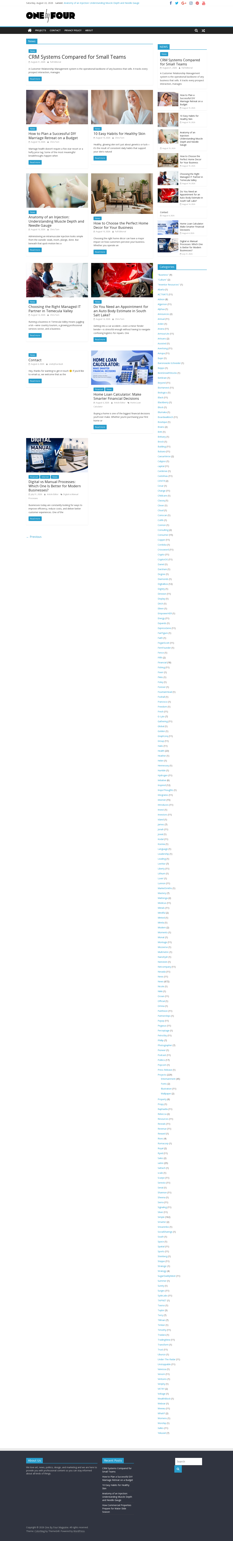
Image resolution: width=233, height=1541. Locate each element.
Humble (162, 770)
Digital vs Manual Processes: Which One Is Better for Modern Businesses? (55, 485)
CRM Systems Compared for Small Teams (77, 56)
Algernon (162, 304)
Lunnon (161, 883)
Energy (161, 618)
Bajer (160, 358)
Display (161, 598)
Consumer (163, 534)
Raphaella (163, 1109)
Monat (161, 937)
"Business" (163, 274)
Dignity (161, 588)
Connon (162, 525)
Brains (161, 426)
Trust (160, 1349)
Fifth (160, 657)
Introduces (163, 804)
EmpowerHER (165, 613)
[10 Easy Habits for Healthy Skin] (122, 92)
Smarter (162, 1221)
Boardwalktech (165, 417)
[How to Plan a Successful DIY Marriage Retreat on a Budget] (57, 92)
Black (160, 397)
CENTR (161, 480)
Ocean (161, 996)
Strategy (162, 1271)
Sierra (161, 1202)
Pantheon (163, 1010)
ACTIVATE (163, 294)
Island (161, 819)
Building (162, 446)
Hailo (160, 745)
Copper (161, 539)
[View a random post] (203, 30)
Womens (162, 1418)
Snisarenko (163, 1226)
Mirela (161, 922)
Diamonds (163, 579)
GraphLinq (163, 736)
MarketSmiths (165, 888)
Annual (161, 318)
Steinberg (162, 1256)
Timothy (162, 1329)
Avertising (163, 348)
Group (161, 740)
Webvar (161, 1403)
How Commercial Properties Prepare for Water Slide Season (116, 1508)
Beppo (161, 367)
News (32, 51)
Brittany (162, 436)
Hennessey (163, 765)
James (161, 824)
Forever (162, 686)
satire (160, 1163)
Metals (161, 907)
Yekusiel (162, 1432)
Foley (160, 682)
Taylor (161, 1310)
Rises (160, 1138)
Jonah (161, 829)
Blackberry (163, 402)
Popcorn (162, 1064)
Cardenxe (162, 471)
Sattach (161, 1167)
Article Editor (120, 402)
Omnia (161, 1005)
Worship (162, 1423)
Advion (161, 299)
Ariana (161, 328)
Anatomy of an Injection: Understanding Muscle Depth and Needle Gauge (101, 2)
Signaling (162, 1207)
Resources (163, 1118)
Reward (161, 1133)
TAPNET (162, 1300)
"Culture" (162, 279)
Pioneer (162, 1050)
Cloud (161, 510)
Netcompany (164, 966)
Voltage (161, 1393)
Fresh (160, 711)
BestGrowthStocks (167, 372)
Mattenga (163, 898)
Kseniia (161, 844)
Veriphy (161, 1383)
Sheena (161, 1197)
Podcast (162, 1055)
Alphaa (161, 309)
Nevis (160, 976)
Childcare (162, 495)
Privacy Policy (73, 30)
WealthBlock (164, 1398)
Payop (161, 1020)
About (89, 30)
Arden (161, 323)
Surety (161, 1285)
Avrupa (161, 353)
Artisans (162, 338)
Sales (160, 1158)
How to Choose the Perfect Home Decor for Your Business (121, 225)
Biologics (162, 392)
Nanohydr (163, 956)
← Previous (34, 537)
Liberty (161, 868)
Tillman (161, 1320)
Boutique (162, 421)
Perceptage (163, 1030)
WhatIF (161, 1413)
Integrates (163, 794)
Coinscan (162, 515)
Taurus (161, 1305)
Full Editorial (55, 62)
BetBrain (162, 377)
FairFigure (163, 633)
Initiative (162, 780)
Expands (162, 623)
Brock (161, 441)
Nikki (160, 991)
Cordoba (162, 544)
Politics (161, 1059)
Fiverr (160, 672)
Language (163, 848)
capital (161, 466)
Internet (45, 477)
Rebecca (162, 1113)
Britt (160, 431)
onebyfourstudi (56, 364)
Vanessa (162, 1369)
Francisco (163, 701)
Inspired (162, 785)
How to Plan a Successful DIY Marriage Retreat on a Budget (53, 135)
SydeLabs (163, 1295)
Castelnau (163, 475)
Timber (161, 1324)
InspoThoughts (165, 790)
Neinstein (162, 961)
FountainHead (165, 691)
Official (161, 1001)
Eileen (161, 608)
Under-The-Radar (166, 1359)
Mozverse (163, 947)
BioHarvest (163, 387)
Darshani (162, 569)
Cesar (161, 485)
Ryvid (160, 1153)
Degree (161, 574)
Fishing (161, 667)
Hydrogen (163, 775)
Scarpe (161, 1177)
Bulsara (161, 451)
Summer (162, 1280)
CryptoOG (163, 559)
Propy (161, 1104)
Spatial (161, 1246)
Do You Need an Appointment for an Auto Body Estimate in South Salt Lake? (121, 310)
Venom (161, 1374)
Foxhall (161, 696)
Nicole (161, 986)
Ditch (160, 603)
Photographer (165, 1045)
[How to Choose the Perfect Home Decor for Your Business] (122, 175)
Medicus (162, 902)
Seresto (162, 1182)
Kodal (161, 839)
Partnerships (164, 1015)
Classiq (161, 500)
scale (160, 1172)
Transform (163, 1344)
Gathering (163, 721)
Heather (162, 755)
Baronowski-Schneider (169, 363)
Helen (161, 760)
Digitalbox (163, 583)
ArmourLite (163, 333)
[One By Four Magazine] (29, 30)
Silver (160, 1212)
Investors (162, 814)
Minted (161, 917)
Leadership (163, 853)
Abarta (161, 289)
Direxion (162, 593)
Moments (163, 932)
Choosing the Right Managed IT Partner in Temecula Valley (55, 308)
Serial (160, 1187)
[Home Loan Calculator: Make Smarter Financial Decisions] (122, 352)
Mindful (161, 912)
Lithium (161, 873)
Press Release (165, 1069)
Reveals (162, 1123)
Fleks (160, 677)
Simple (161, 1217)
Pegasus (162, 1025)
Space (161, 1241)
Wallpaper (166, 1093)
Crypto (161, 554)
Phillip (161, 1040)
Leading (162, 858)
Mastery (162, 893)
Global (161, 726)
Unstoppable (164, 1364)
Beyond (162, 382)
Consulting (163, 529)
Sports (161, 1251)
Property (162, 1099)
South (161, 1236)
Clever (161, 505)
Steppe (161, 1261)
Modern (162, 927)
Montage (162, 942)
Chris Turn (54, 142)
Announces (163, 314)
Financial (99, 389)
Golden (161, 731)
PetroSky (162, 1035)
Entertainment (168, 1078)
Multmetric (163, 952)
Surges (161, 1290)
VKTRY (161, 1388)
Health (161, 750)
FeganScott (163, 642)
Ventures (162, 1378)
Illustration (166, 1088)
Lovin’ (161, 878)
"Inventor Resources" (169, 284)
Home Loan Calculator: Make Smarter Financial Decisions (117, 396)
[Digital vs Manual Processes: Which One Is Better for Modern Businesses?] (57, 440)
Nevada (162, 971)
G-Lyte (161, 716)
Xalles (161, 1428)
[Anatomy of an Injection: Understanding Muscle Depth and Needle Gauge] (57, 175)
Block (160, 407)
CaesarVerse (164, 456)
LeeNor (161, 863)
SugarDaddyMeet (167, 1275)
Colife (161, 520)
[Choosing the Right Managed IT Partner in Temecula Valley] (57, 265)
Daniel (161, 564)
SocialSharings (165, 1231)
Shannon (162, 1192)
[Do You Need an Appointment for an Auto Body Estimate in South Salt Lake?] (122, 265)
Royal (160, 1148)
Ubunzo (162, 1354)
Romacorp (163, 1143)
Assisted (162, 343)
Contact (55, 30)
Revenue (162, 1128)
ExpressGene (164, 628)
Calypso (162, 461)
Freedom (162, 706)
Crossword (163, 549)
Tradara (162, 1334)
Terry (160, 1315)
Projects (40, 30)
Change (161, 490)
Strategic (162, 1266)
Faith (160, 637)
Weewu (161, 1408)
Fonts (164, 1083)
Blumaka (162, 412)
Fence (161, 652)
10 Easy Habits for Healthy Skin (119, 133)
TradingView (164, 1339)
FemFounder (164, 647)
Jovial (160, 834)
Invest (161, 809)
